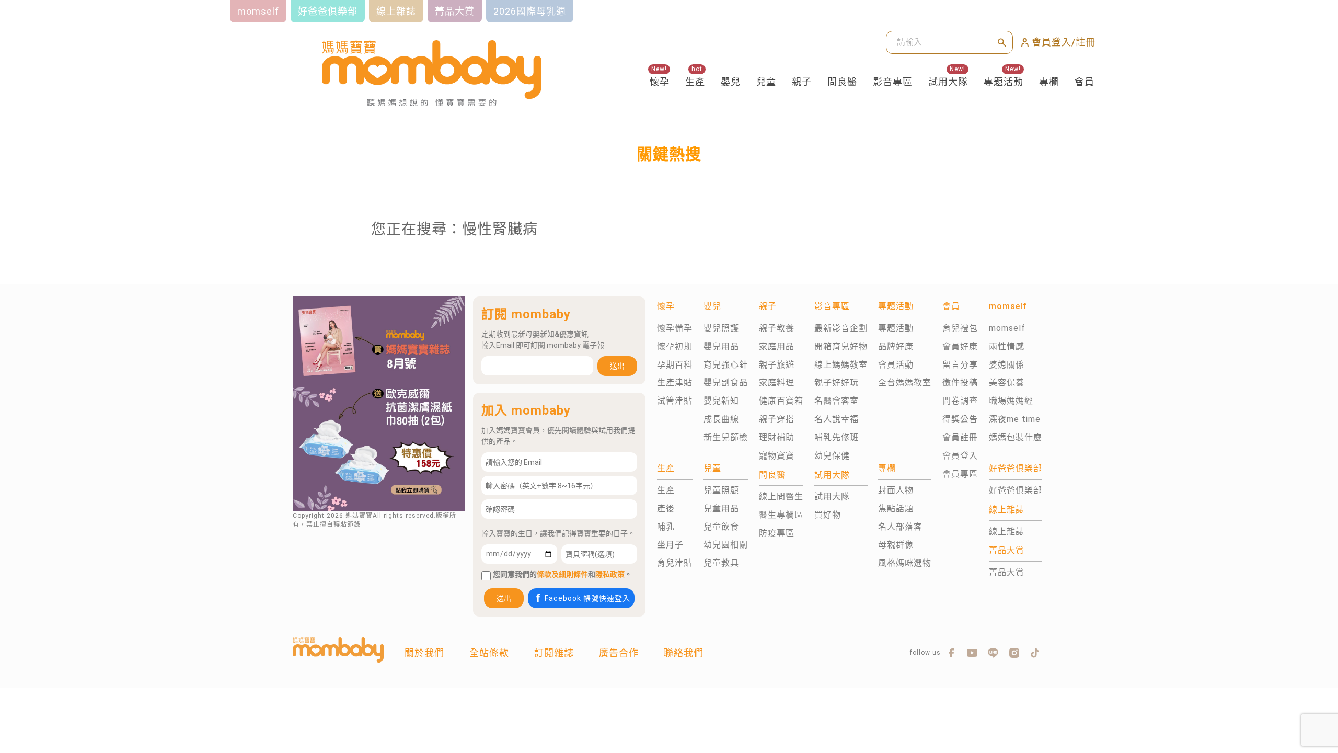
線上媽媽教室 (841, 365)
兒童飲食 (721, 527)
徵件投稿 (960, 382)
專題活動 (1003, 81)
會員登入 (960, 456)
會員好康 (960, 346)
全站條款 (489, 652)
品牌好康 (896, 346)
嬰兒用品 (721, 346)
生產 (695, 81)
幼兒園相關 (725, 545)
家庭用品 (776, 346)
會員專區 (960, 474)
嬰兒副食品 (725, 382)
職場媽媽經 (1011, 401)
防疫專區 (776, 533)
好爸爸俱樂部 (1015, 490)
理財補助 (776, 437)
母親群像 (896, 545)
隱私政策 (610, 574)
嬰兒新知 (721, 401)
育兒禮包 (960, 328)
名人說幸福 (836, 419)
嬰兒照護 (721, 328)
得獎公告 (960, 419)
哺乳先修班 (836, 437)
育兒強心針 (725, 365)
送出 (617, 366)
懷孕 (660, 81)
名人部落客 (900, 527)
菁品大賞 (1006, 572)
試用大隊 (948, 81)
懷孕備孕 (675, 328)
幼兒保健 (832, 456)
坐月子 (670, 545)
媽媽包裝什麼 (1015, 437)
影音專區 (893, 81)
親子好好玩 (836, 382)
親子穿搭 (776, 419)
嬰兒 (731, 81)
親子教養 (776, 328)
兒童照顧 (721, 490)
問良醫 (842, 81)
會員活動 (896, 365)
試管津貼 (675, 401)
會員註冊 (960, 437)
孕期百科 (675, 365)
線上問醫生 (781, 496)
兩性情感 (1006, 346)
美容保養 (1006, 382)
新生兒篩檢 (725, 437)
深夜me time (1015, 419)
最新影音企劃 (841, 328)
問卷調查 (960, 401)
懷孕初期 (675, 346)
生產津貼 (675, 382)
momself (1007, 328)
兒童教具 (721, 563)
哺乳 (666, 527)
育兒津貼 (675, 563)
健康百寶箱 (781, 401)
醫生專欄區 (781, 515)
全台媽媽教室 (904, 382)
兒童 (766, 81)
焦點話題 (896, 509)
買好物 (827, 515)
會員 (1084, 81)
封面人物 (896, 490)
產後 (666, 509)
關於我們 (424, 652)
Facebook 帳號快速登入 (587, 598)
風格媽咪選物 (904, 563)
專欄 (1049, 81)
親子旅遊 (776, 365)
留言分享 (960, 365)
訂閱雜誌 (554, 652)
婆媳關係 (1006, 365)
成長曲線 (721, 419)
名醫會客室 (836, 401)
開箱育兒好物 (841, 346)
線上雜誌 (1006, 532)
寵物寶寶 (776, 456)
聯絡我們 (683, 652)
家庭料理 (776, 382)
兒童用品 (721, 509)
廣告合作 (619, 652)
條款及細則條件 (562, 574)
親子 (802, 81)
